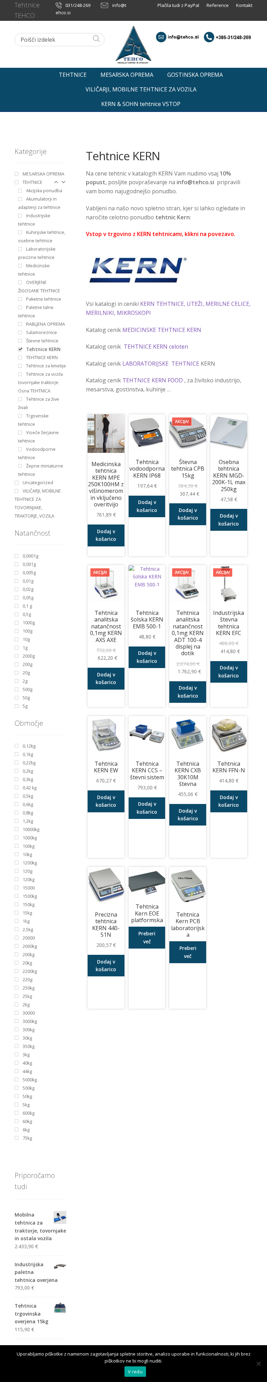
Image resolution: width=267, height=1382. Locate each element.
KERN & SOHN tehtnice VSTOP (140, 104)
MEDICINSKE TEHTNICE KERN (161, 330)
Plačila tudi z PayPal (178, 5)
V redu (135, 1371)
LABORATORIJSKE (146, 363)
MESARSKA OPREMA (126, 75)
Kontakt (244, 5)
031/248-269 (77, 5)
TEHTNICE (73, 75)
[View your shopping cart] (246, 73)
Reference (218, 5)
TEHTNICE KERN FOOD (152, 380)
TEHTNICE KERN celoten (156, 346)
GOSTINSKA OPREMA (195, 75)
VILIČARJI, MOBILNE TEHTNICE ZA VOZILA (141, 89)
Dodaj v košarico (106, 535)
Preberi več (146, 937)
